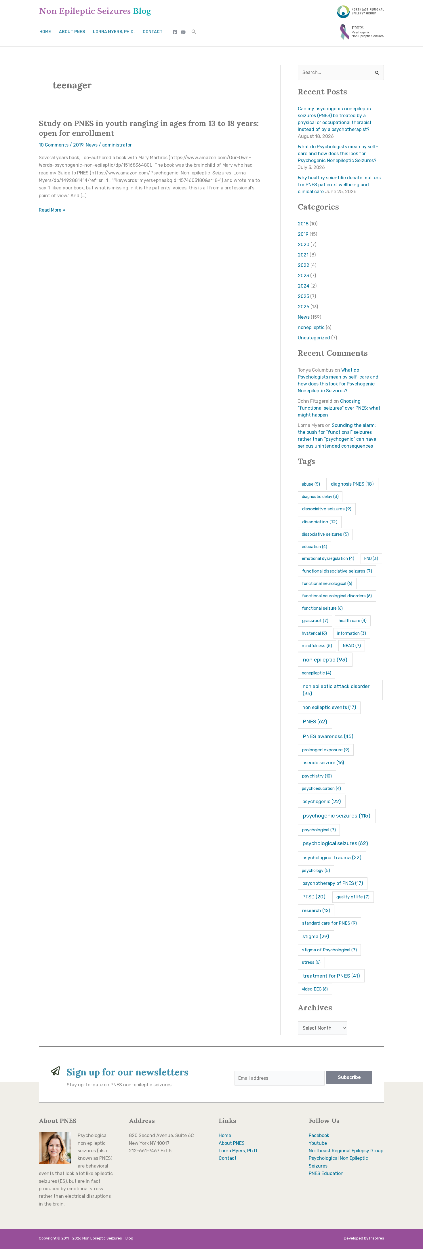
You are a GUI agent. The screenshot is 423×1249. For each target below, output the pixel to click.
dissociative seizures (325, 534)
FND (371, 558)
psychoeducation (321, 788)
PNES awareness (328, 736)
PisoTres (376, 1238)
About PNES (72, 31)
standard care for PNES (329, 923)
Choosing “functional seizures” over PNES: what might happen (339, 408)
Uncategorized (314, 338)
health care (353, 620)
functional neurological (327, 583)
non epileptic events (329, 707)
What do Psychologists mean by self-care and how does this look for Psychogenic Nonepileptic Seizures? (338, 153)
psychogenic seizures (336, 815)
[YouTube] (183, 32)
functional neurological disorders (337, 595)
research (316, 910)
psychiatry (317, 776)
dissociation (319, 521)
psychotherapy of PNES (332, 883)
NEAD (352, 645)
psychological (319, 829)
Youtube (318, 1143)
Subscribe (349, 1077)
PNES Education (326, 1173)
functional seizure (322, 608)
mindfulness (317, 645)
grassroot (315, 620)
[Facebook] (174, 32)
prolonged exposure (325, 749)
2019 (78, 145)
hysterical (314, 633)
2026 (303, 306)
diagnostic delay (320, 496)
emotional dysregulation (328, 558)
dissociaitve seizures (326, 509)
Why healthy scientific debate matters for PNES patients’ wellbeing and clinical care (339, 184)
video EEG (315, 989)
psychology (316, 870)
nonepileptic (311, 327)
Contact (153, 31)
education (314, 546)
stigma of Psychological (329, 950)
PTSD (313, 897)
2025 (303, 296)
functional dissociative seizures (337, 571)
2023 (303, 275)
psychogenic (321, 801)
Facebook (319, 1135)
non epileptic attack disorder (336, 690)
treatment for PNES (331, 976)
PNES (315, 721)
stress (311, 962)
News (92, 145)
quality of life (352, 897)
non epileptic (325, 660)
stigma (315, 936)
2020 (303, 244)
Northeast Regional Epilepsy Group (346, 1150)
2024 (303, 286)
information (351, 633)
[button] (194, 32)
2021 (303, 255)
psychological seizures (335, 843)
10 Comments (53, 145)
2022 (303, 265)
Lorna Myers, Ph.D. (114, 31)
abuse (311, 484)
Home (45, 31)
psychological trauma (331, 857)
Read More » (52, 210)
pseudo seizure (323, 762)
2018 (303, 224)
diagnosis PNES (352, 484)
